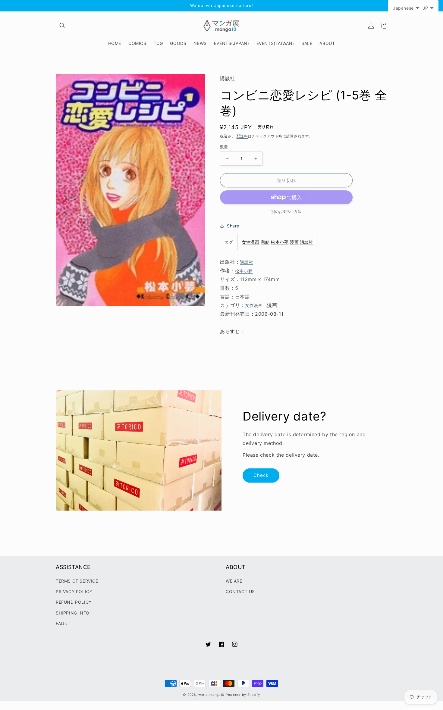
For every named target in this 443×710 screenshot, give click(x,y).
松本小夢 (279, 242)
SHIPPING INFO (73, 612)
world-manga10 (211, 695)
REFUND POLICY (74, 602)
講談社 (306, 242)
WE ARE (234, 580)
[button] (62, 25)
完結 (265, 242)
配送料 (242, 136)
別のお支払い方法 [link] (286, 211)
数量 (224, 146)
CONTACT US (240, 591)
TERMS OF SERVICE (77, 580)
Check (261, 475)
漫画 (294, 242)
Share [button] (233, 225)
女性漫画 (250, 242)
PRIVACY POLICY (74, 591)
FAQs (61, 623)
